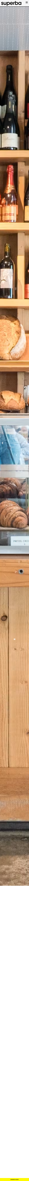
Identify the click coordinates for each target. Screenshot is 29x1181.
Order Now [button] (14, 1179)
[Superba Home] (11, 3)
